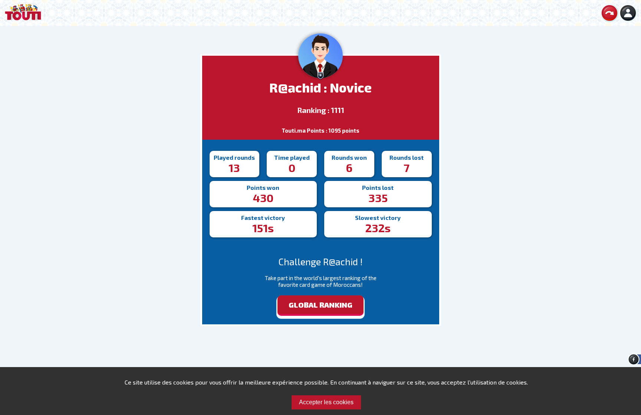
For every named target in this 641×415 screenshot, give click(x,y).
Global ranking (320, 304)
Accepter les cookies (326, 402)
